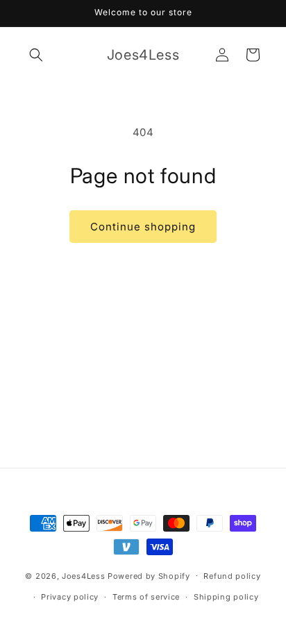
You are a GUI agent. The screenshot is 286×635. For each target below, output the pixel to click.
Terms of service (146, 597)
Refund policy (231, 576)
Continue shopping (143, 226)
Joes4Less (83, 575)
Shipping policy (226, 597)
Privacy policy (70, 597)
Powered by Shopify (149, 575)
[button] (36, 55)
